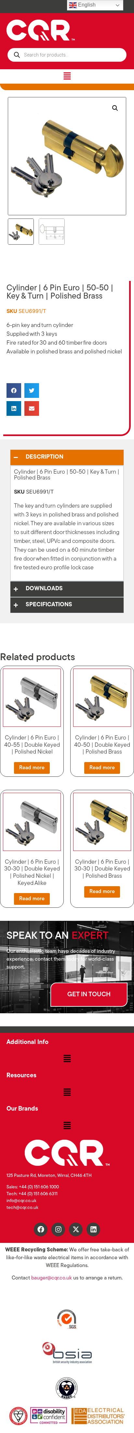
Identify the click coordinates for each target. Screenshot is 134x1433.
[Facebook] (40, 1229)
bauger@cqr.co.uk (51, 1278)
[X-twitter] (76, 1229)
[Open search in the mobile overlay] (67, 55)
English (86, 5)
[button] (67, 76)
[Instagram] (58, 1229)
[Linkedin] (93, 1229)
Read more (32, 768)
